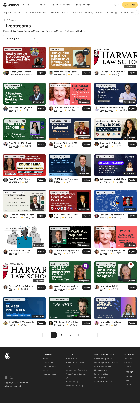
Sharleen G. (14, 146)
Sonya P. (58, 146)
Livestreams (47, 362)
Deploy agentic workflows (106, 362)
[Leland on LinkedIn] (6, 377)
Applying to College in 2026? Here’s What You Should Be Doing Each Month (110, 146)
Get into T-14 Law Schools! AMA (112, 73)
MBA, (14, 31)
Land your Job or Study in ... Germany (113, 216)
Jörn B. (103, 218)
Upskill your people (103, 358)
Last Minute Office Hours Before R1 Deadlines (66, 216)
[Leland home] (11, 5)
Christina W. (59, 289)
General (17, 13)
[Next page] (95, 335)
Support (128, 376)
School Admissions (38, 13)
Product (100, 13)
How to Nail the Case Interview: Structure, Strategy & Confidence (110, 324)
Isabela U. (30, 74)
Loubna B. (104, 146)
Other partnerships (103, 382)
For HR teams (100, 378)
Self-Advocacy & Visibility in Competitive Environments (113, 180)
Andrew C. (13, 218)
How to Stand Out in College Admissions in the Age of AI (112, 288)
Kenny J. (12, 110)
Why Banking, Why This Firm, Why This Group (65, 323)
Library (127, 366)
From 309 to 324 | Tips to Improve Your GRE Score (20, 144)
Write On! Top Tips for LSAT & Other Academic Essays (113, 251)
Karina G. (13, 253)
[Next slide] (137, 12)
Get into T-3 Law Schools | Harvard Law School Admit (21, 287)
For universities (101, 374)
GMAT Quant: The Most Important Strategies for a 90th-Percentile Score (66, 181)
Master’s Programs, (65, 31)
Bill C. (56, 218)
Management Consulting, (44, 31)
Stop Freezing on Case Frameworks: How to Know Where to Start (21, 252)
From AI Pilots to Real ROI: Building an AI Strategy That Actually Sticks (67, 74)
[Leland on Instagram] (11, 377)
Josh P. (12, 325)
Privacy (127, 384)
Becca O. (104, 325)
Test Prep (54, 13)
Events (12, 20)
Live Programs (49, 366)
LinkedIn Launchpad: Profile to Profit (22, 216)
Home (45, 358)
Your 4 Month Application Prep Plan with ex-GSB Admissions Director (66, 252)
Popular (7, 13)
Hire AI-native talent (103, 366)
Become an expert (50, 374)
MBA (68, 366)
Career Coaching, (25, 31)
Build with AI (79, 31)
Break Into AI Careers (75, 362)
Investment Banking (74, 385)
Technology (112, 13)
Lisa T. (102, 289)
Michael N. (59, 325)
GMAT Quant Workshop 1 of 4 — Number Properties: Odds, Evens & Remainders (22, 324)
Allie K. (103, 74)
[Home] (4, 20)
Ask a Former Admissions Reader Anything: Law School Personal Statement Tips (67, 289)
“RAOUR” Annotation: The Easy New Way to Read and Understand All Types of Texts (67, 110)
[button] (20, 39)
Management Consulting (77, 370)
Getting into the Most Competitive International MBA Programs (22, 74)
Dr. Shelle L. (14, 182)
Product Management (75, 374)
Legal (126, 380)
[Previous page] (45, 335)
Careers (128, 362)
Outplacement (100, 370)
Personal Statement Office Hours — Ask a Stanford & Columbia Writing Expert (66, 145)
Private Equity (72, 382)
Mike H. (57, 253)
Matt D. (57, 182)
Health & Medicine (129, 13)
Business (66, 13)
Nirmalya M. (59, 74)
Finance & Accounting (83, 13)
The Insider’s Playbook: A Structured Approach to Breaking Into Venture (21, 109)
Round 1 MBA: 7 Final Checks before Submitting (21, 180)
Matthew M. (15, 74)
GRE (68, 378)
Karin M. (58, 110)
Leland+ (45, 370)
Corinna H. (105, 182)
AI (26, 13)
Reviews (128, 358)
